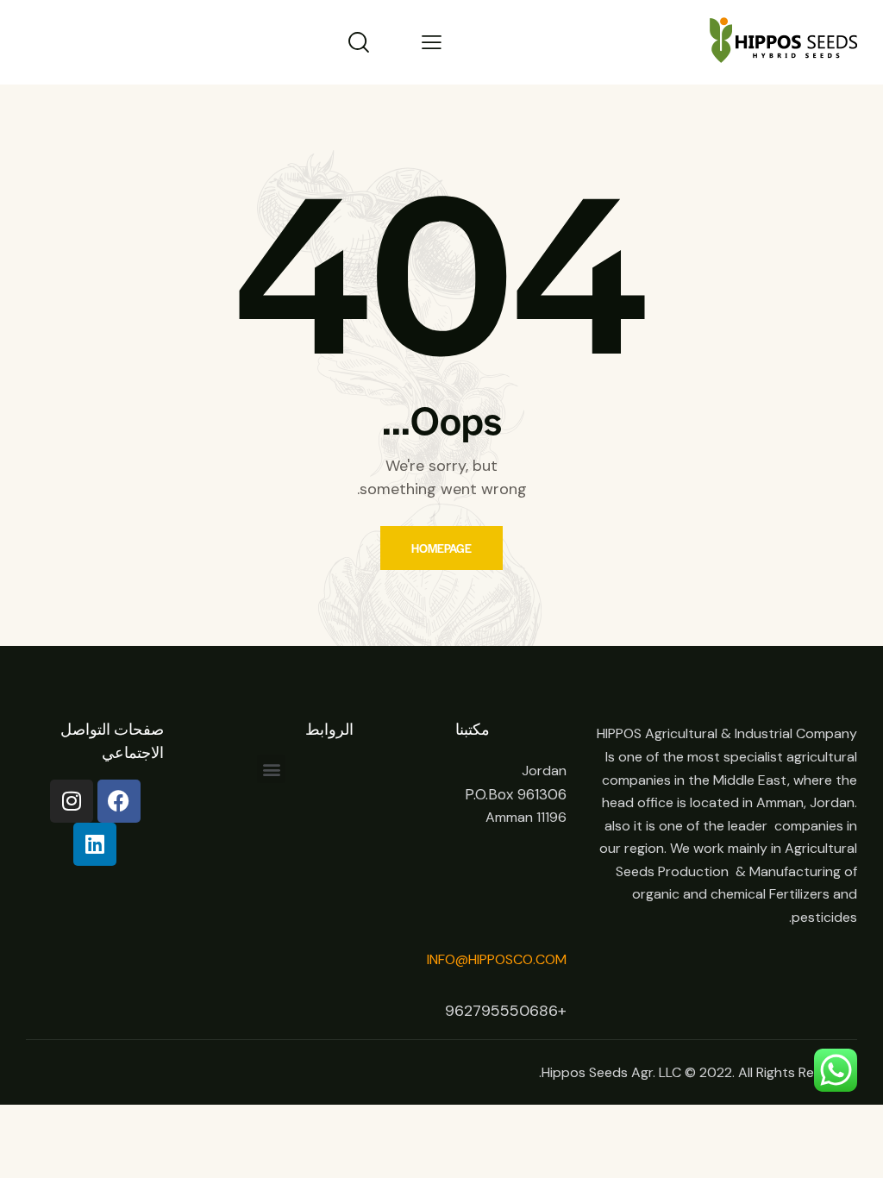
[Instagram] (71, 801)
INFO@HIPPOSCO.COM (497, 959)
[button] (271, 769)
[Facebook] (119, 801)
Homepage (441, 548)
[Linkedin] (94, 844)
